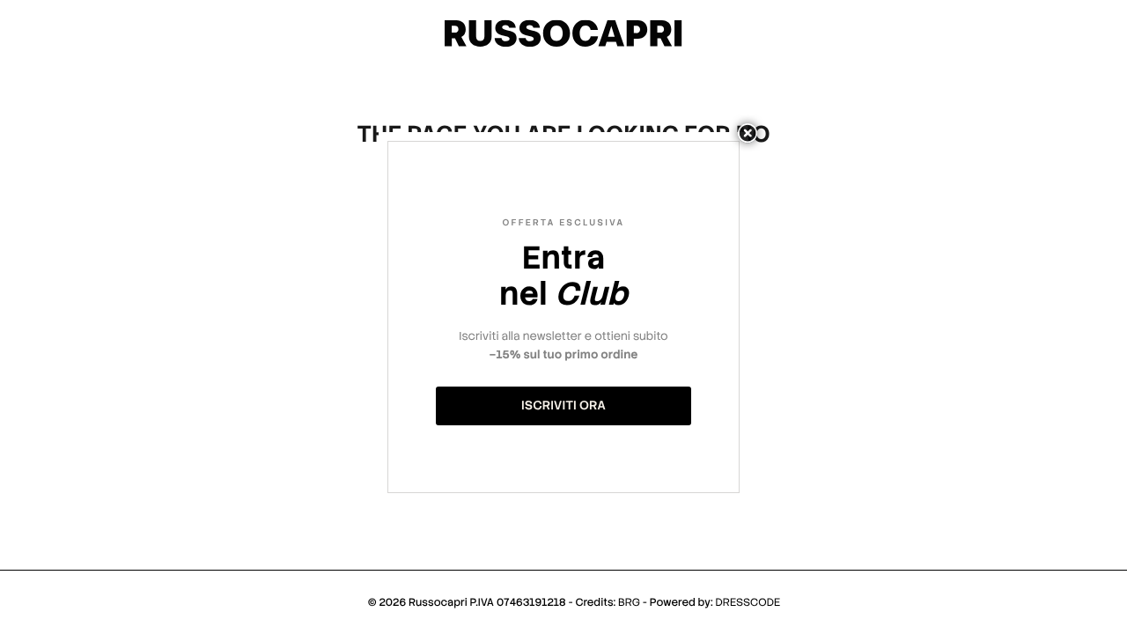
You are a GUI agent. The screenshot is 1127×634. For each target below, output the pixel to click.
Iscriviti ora (563, 406)
